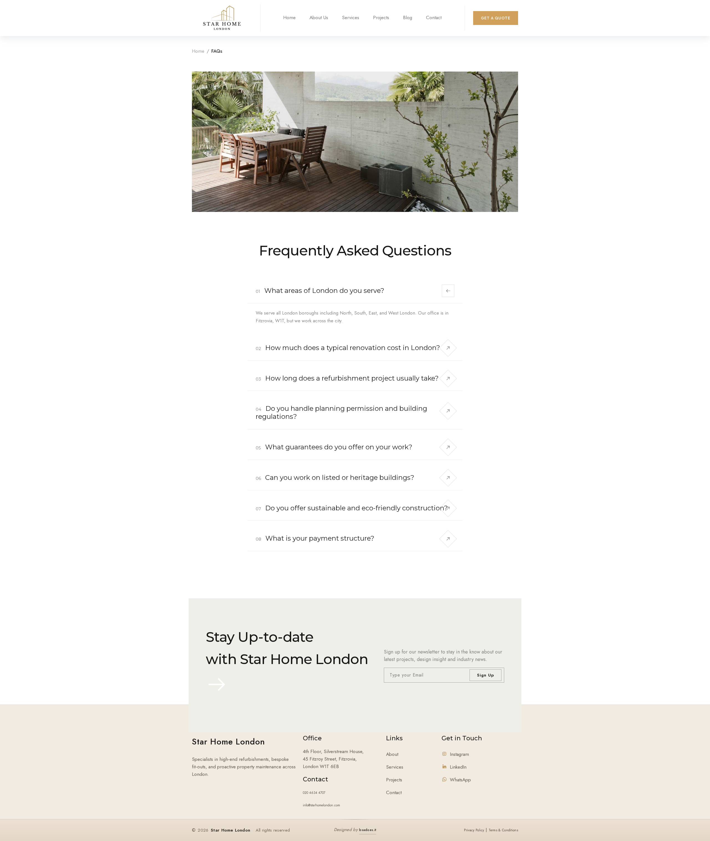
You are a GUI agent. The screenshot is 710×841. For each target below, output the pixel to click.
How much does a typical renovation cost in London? (348, 348)
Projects (381, 17)
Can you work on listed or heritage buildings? (335, 477)
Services (350, 17)
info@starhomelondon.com (321, 805)
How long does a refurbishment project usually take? (347, 378)
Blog (407, 17)
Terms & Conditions (503, 830)
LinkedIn (458, 767)
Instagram (459, 754)
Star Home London (228, 742)
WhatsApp (460, 779)
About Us (319, 17)
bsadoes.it (367, 829)
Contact (434, 17)
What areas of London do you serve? (320, 291)
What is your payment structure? (315, 538)
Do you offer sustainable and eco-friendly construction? (352, 508)
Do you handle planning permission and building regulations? (341, 412)
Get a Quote (495, 18)
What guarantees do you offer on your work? (334, 447)
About (392, 754)
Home (289, 17)
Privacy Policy (474, 830)
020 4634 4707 (314, 792)
